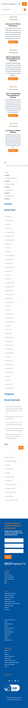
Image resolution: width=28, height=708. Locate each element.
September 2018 (10, 321)
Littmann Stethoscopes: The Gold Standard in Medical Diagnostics (14, 429)
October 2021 (9, 263)
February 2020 (10, 290)
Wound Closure (8, 640)
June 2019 (8, 306)
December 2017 (10, 345)
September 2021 (10, 267)
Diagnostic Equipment (10, 593)
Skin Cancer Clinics (11, 492)
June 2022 (8, 251)
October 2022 (9, 236)
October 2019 (9, 298)
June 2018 (8, 329)
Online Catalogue (10, 184)
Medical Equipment (9, 595)
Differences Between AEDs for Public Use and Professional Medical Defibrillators (14, 436)
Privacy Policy (17, 699)
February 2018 (9, 337)
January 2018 (9, 341)
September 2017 (10, 353)
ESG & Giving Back (9, 577)
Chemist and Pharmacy (12, 500)
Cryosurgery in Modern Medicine (13, 131)
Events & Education (9, 579)
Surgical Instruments (9, 601)
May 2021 (8, 279)
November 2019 (10, 294)
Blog (7, 172)
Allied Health (9, 469)
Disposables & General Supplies (12, 603)
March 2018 (9, 333)
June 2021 (8, 275)
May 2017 (8, 357)
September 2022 (10, 240)
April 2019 (8, 310)
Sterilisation (7, 630)
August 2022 (9, 244)
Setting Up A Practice (9, 660)
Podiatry (8, 473)
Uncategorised (9, 196)
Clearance (7, 609)
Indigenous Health (10, 488)
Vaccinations (7, 634)
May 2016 (8, 376)
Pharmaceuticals (8, 605)
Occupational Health (11, 461)
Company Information (11, 178)
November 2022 (10, 232)
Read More (12, 42)
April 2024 (8, 228)
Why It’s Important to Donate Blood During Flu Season (13, 58)
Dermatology (9, 496)
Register (6, 654)
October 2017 (9, 349)
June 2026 (8, 216)
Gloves (6, 626)
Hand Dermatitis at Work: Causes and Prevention (14, 417)
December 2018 (10, 318)
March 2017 (9, 360)
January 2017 (9, 368)
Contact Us (7, 650)
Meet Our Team (8, 575)
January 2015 (9, 384)
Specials (6, 607)
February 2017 (9, 364)
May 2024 (8, 224)
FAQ (5, 652)
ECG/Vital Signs (8, 624)
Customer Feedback (9, 664)
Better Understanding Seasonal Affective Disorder (13, 95)
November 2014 (10, 388)
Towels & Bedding (8, 632)
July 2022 (8, 247)
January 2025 (9, 220)
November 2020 (10, 283)
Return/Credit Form (9, 656)
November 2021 (10, 259)
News (5, 581)
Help (5, 666)
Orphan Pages (9, 190)
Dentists (8, 465)
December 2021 (10, 255)
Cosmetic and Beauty (11, 484)
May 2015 (8, 380)
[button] (2, 4)
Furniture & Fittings (9, 597)
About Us (6, 573)
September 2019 (10, 302)
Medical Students (10, 476)
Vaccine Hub (7, 658)
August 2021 (9, 271)
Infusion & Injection (9, 628)
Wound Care (7, 599)
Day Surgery (9, 480)
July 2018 (8, 325)
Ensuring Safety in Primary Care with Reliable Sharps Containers (14, 423)
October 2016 (9, 372)
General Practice (10, 457)
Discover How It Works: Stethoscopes (13, 25)
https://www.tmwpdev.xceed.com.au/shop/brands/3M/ (15, 165)
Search (6, 444)
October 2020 (9, 286)
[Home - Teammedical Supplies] (10, 4)
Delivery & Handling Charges (11, 662)
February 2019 (9, 314)
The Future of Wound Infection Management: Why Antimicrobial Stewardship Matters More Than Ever (14, 409)
